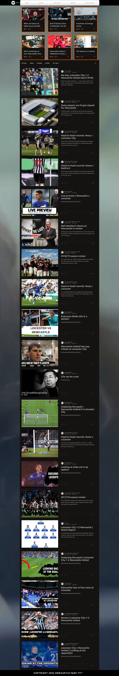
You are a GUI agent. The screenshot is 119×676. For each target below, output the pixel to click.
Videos (32, 63)
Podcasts (39, 63)
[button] (95, 63)
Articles (47, 63)
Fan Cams (55, 63)
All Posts (23, 63)
